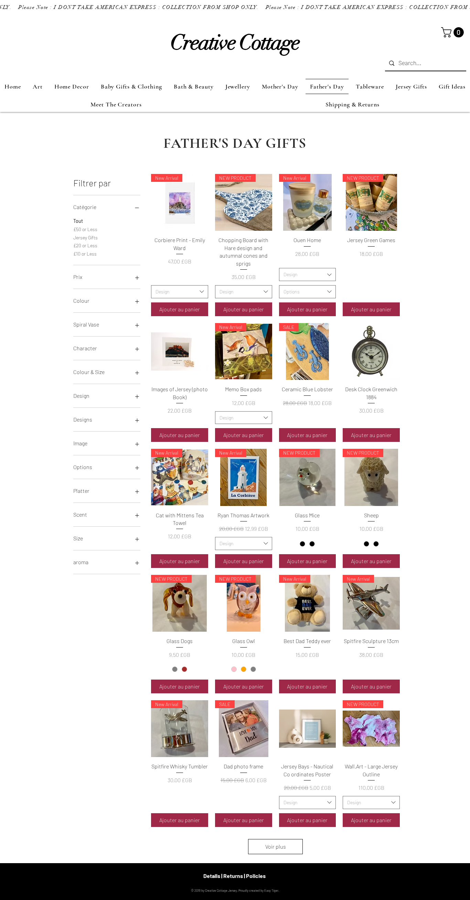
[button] (453, 32)
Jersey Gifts (85, 237)
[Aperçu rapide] (179, 351)
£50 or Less (85, 229)
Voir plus (275, 846)
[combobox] (179, 291)
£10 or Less (85, 254)
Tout (78, 221)
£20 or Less (85, 245)
